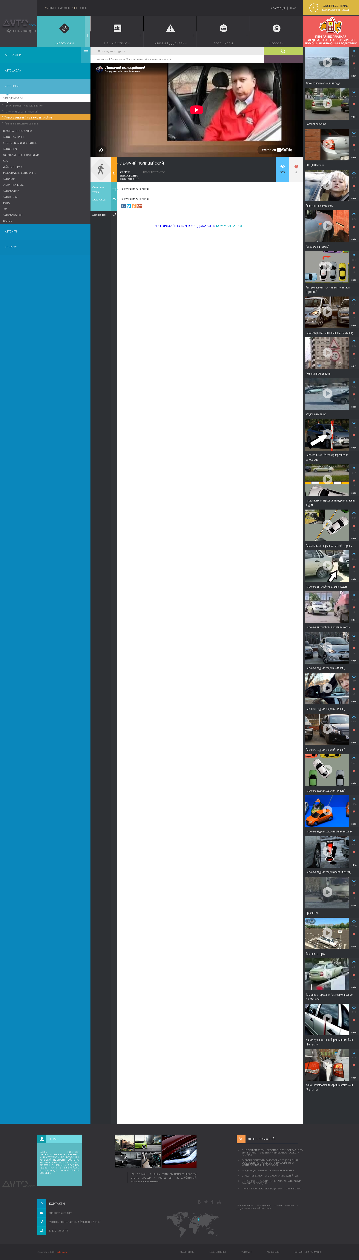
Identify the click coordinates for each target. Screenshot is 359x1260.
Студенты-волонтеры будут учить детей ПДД (270, 1175)
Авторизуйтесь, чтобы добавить (198, 226)
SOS (5, 160)
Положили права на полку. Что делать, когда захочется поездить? (271, 1182)
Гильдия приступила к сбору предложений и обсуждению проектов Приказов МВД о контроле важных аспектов (271, 1163)
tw (206, 1202)
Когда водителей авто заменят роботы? (268, 1170)
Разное (7, 220)
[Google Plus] (139, 206)
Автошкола (13, 70)
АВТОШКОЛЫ (273, 1251)
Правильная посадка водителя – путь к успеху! (272, 1188)
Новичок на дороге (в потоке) (21, 111)
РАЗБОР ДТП (246, 1251)
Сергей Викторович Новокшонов (129, 175)
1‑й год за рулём (13, 98)
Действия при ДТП (14, 166)
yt (219, 1202)
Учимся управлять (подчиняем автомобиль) (28, 117)
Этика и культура (13, 184)
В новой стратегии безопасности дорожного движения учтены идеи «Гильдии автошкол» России (272, 1152)
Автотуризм (10, 196)
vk (199, 1202)
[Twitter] (129, 206)
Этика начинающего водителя (21, 123)
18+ (5, 208)
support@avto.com (60, 1213)
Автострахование (14, 137)
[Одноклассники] (134, 206)
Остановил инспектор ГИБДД (21, 154)
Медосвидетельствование (19, 172)
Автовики (12, 86)
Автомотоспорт (13, 214)
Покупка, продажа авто (17, 131)
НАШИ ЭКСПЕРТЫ (217, 1251)
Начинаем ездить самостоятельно (23, 105)
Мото (6, 202)
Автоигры (11, 231)
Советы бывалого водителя (20, 143)
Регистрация (277, 8)
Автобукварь (13, 55)
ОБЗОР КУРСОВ (187, 1251)
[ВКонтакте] (123, 206)
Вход (293, 8)
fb (212, 1202)
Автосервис (10, 149)
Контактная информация (308, 1251)
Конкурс (11, 247)
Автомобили (11, 190)
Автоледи (9, 178)
